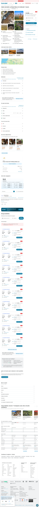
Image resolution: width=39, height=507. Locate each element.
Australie (3, 466)
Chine (3, 475)
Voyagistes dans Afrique (18, 456)
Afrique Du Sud (4, 473)
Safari (31, 456)
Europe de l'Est (9, 472)
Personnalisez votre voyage (31, 34)
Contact (33, 3)
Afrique (3, 464)
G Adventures (22, 467)
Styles (20, 3)
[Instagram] (15, 500)
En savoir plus (20, 171)
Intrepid (22, 468)
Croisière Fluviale (32, 469)
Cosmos (22, 466)
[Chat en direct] (37, 505)
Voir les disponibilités (21, 218)
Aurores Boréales (32, 468)
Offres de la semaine (28, 3)
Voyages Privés (32, 477)
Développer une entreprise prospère (14, 492)
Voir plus (13, 446)
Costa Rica (14, 475)
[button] (18, 233)
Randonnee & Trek (32, 467)
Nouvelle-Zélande (10, 466)
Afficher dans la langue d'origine (12, 106)
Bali (2, 474)
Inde (8, 464)
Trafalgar (22, 470)
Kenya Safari (8, 456)
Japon (8, 465)
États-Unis (14, 476)
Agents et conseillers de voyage (23, 492)
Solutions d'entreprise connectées (14, 489)
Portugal (14, 469)
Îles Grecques (9, 475)
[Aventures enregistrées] (35, 3)
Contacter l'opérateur (30, 32)
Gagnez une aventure (4, 492)
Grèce (8, 474)
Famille (33, 456)
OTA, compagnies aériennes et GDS (24, 495)
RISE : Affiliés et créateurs (23, 493)
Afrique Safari (32, 470)
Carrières (4, 488)
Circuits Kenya (23, 456)
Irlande (14, 465)
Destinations (16, 3)
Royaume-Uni (9, 473)
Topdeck (22, 469)
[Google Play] (31, 501)
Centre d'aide (30, 488)
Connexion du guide (22, 489)
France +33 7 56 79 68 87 (32, 489)
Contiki (22, 465)
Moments (23, 3)
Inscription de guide (22, 488)
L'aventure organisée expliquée (14, 488)
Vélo (30, 466)
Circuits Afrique (27, 456)
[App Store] (31, 500)
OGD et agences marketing (23, 494)
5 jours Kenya (12, 456)
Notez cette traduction (20, 106)
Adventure (31, 465)
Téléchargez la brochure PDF (31, 30)
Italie (13, 466)
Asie (2, 465)
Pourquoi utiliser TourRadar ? (4, 493)
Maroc (3, 472)
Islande (14, 464)
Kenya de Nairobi (4, 456)
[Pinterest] (17, 500)
